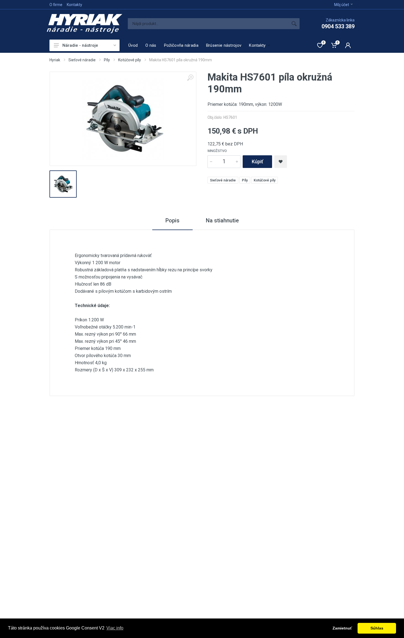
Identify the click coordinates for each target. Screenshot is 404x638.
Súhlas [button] (376, 628)
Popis (172, 220)
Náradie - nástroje (80, 45)
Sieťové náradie (82, 60)
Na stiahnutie (222, 220)
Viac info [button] (114, 628)
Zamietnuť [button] (342, 628)
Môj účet (341, 4)
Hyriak (54, 60)
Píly (107, 60)
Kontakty (74, 5)
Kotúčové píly (129, 60)
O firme (55, 5)
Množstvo (217, 151)
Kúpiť (257, 161)
